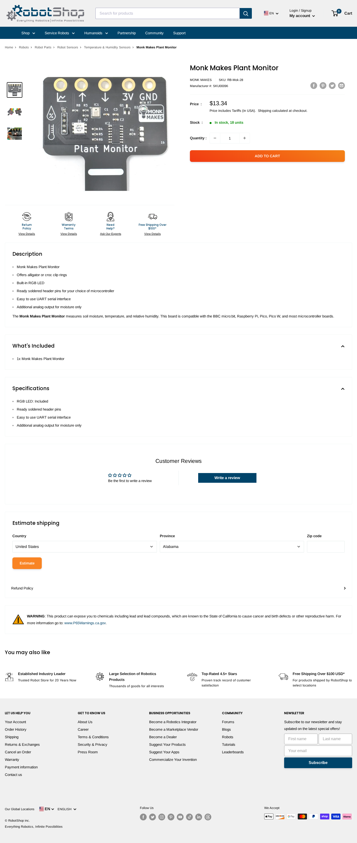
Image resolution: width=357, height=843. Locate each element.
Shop (26, 33)
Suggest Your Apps (164, 752)
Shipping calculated (273, 111)
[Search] (246, 13)
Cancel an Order (18, 752)
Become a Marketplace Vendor (173, 729)
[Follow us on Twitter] (152, 817)
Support (179, 33)
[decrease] (215, 138)
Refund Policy (22, 588)
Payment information (21, 767)
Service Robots (57, 33)
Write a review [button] (227, 478)
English (65, 809)
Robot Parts (43, 47)
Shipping (11, 737)
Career (83, 729)
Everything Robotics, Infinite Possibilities (34, 826)
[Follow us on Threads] (207, 817)
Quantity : (198, 138)
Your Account (15, 722)
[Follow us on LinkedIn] (198, 817)
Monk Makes (201, 80)
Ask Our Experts (110, 234)
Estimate (27, 563)
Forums (228, 722)
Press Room (88, 752)
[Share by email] (341, 85)
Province (167, 536)
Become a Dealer (163, 737)
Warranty (12, 759)
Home (9, 47)
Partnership (127, 33)
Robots (24, 47)
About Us (85, 722)
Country (19, 536)
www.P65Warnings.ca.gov (85, 623)
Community (154, 33)
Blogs (226, 729)
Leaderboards (233, 752)
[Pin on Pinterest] (323, 85)
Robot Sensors (67, 47)
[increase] (244, 138)
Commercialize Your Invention (173, 759)
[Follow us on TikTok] (189, 817)
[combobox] (167, 13)
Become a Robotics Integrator (172, 722)
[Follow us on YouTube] (180, 817)
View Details (26, 234)
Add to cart (267, 156)
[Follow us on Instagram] (161, 817)
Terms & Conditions (93, 737)
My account (300, 16)
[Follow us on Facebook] (143, 817)
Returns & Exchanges (22, 744)
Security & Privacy (92, 744)
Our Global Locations (19, 809)
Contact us (13, 775)
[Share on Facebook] (313, 85)
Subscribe (318, 763)
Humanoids (93, 33)
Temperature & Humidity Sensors (107, 47)
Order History (15, 729)
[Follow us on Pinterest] (171, 817)
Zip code (314, 536)
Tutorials (228, 744)
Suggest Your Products (167, 744)
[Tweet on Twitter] (332, 85)
